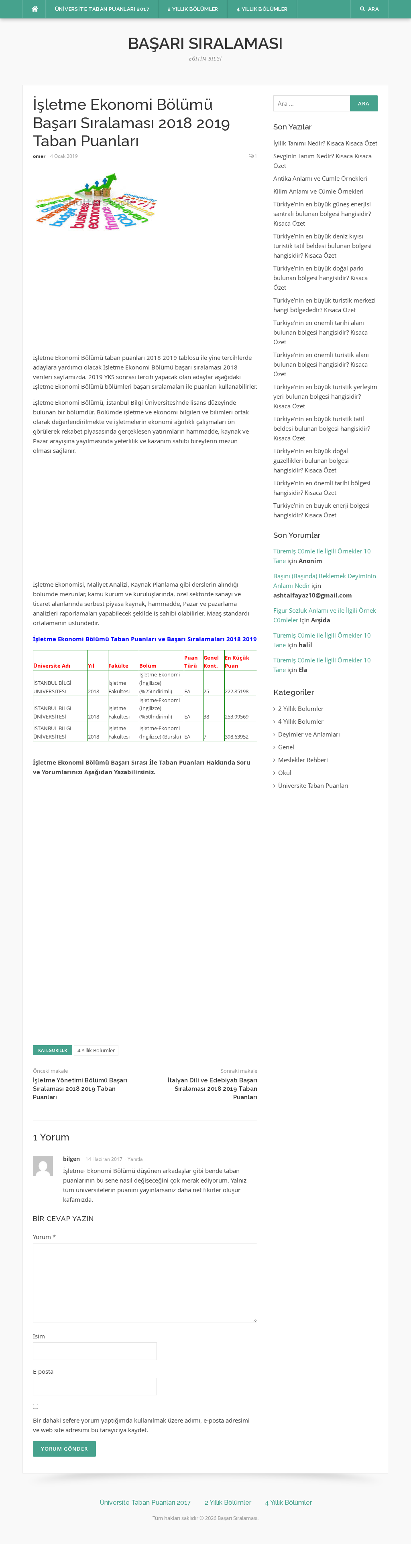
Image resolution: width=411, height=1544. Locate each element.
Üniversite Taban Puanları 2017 (102, 9)
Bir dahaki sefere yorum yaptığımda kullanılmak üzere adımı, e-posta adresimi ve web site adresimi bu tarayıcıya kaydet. (141, 1425)
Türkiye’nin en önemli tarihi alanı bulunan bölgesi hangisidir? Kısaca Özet (320, 332)
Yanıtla (135, 1159)
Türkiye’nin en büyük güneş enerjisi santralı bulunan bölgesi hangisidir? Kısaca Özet (322, 213)
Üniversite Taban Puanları (313, 785)
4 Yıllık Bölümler (262, 9)
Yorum (44, 1237)
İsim (39, 1336)
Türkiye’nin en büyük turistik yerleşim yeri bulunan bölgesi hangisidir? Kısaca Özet (325, 396)
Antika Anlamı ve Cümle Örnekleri (320, 178)
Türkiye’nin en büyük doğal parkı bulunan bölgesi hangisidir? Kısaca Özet (320, 277)
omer (39, 156)
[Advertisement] (145, 297)
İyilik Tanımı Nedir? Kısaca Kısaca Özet (325, 143)
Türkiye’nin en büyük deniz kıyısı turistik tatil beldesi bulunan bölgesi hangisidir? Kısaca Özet (322, 245)
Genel (286, 747)
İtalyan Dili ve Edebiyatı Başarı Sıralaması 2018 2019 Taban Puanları (212, 1089)
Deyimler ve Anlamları (309, 734)
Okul (284, 773)
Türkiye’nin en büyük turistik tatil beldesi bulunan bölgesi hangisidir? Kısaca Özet (321, 428)
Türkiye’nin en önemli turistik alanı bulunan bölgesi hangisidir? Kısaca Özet (321, 364)
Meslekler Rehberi (303, 760)
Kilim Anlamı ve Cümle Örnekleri (318, 191)
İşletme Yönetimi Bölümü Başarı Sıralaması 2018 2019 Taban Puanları (80, 1089)
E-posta (43, 1371)
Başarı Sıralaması (205, 43)
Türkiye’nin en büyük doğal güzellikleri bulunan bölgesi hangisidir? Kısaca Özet (311, 460)
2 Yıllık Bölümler (192, 9)
